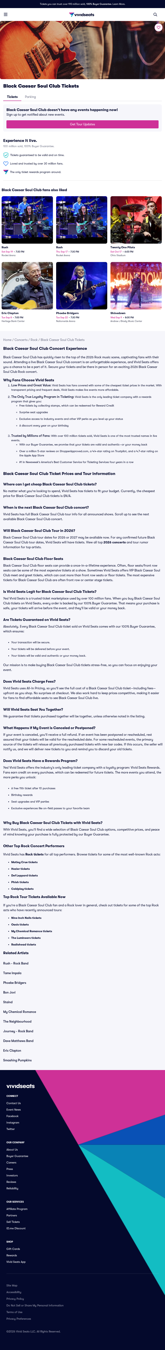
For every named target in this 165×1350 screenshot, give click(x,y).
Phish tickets (20, 882)
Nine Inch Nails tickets (26, 917)
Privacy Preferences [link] (18, 1318)
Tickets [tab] (12, 97)
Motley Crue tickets (24, 862)
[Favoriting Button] (159, 27)
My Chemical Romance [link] (19, 1012)
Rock (34, 340)
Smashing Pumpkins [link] (17, 1060)
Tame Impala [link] (12, 973)
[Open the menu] (5, 14)
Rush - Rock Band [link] (15, 963)
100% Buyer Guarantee (98, 4)
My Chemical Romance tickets (31, 931)
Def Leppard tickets (24, 875)
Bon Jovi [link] (9, 992)
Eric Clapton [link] (12, 1050)
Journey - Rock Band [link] (18, 1031)
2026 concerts (114, 542)
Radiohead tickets (23, 944)
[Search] (155, 14)
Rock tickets (34, 854)
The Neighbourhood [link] (17, 1021)
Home (7, 340)
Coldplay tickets (22, 888)
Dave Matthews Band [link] (18, 1041)
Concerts (21, 340)
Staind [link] (7, 1002)
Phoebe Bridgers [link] (14, 983)
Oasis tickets (20, 924)
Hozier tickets (20, 868)
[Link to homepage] (82, 14)
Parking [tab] (30, 97)
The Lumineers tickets (26, 937)
